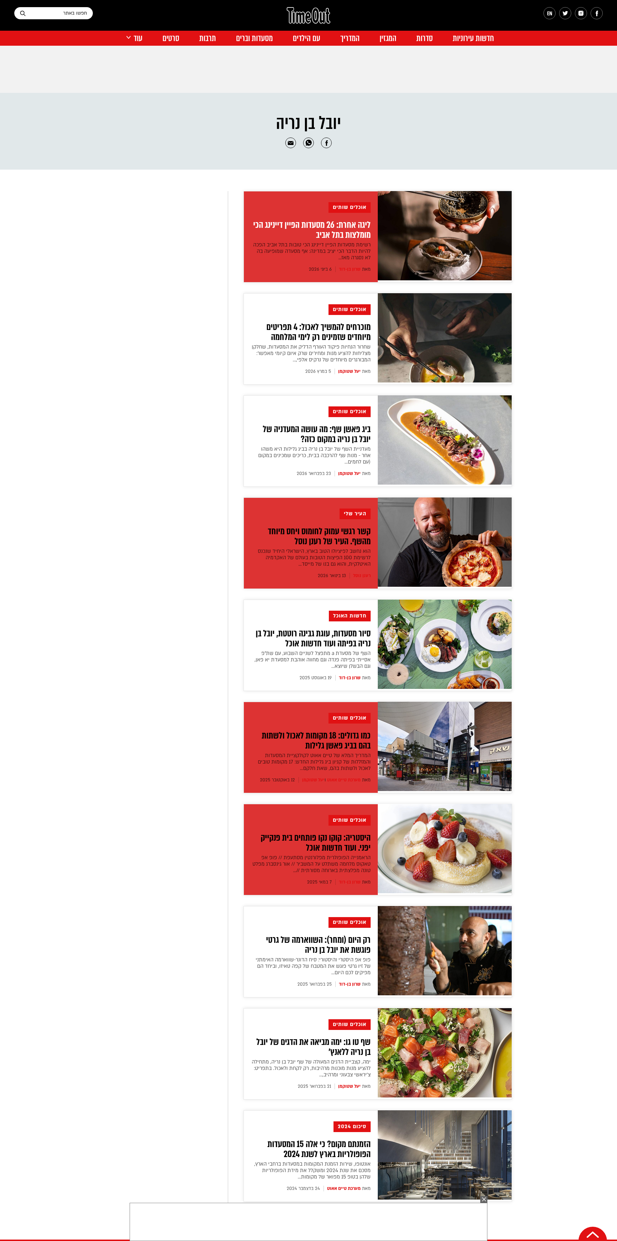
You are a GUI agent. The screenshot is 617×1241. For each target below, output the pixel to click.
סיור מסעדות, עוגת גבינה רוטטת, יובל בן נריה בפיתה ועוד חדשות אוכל (313, 638)
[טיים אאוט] (308, 19)
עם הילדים (306, 38)
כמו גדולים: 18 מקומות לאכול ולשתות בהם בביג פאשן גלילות (316, 740)
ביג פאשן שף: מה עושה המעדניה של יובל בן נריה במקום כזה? (317, 434)
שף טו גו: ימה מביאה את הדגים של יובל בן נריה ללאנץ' (313, 1047)
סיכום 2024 (352, 1126)
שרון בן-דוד (350, 269)
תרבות (207, 38)
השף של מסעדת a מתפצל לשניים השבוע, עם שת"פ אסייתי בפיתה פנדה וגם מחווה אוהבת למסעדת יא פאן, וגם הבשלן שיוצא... (313, 660)
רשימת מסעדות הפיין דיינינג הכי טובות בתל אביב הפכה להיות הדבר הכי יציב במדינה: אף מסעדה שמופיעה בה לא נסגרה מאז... (312, 251)
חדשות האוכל (349, 615)
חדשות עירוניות (473, 38)
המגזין (388, 38)
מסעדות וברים (254, 38)
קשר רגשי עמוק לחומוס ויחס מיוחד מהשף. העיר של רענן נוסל (319, 536)
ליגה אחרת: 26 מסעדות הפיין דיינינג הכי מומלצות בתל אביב (312, 230)
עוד (138, 38)
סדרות (424, 38)
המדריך (350, 38)
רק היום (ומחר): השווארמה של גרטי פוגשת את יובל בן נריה (318, 945)
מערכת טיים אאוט (344, 780)
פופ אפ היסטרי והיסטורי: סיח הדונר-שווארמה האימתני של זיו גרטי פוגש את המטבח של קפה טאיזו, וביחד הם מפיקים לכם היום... (313, 966)
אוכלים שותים (349, 207)
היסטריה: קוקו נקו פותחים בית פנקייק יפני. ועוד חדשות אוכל (316, 842)
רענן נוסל (362, 576)
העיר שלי (355, 513)
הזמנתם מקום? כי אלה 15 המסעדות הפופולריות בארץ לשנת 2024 (319, 1149)
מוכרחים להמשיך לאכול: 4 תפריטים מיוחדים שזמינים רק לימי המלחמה (318, 332)
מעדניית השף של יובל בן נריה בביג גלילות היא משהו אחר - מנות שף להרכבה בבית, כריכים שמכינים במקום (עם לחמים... (314, 455)
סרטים (170, 38)
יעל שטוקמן (349, 371)
